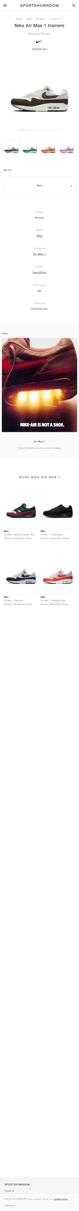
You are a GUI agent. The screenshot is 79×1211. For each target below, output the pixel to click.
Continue (10, 1205)
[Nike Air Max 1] (11, 148)
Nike (29, 19)
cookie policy (61, 1199)
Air (39, 290)
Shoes (19, 19)
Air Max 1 (40, 19)
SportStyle (39, 272)
